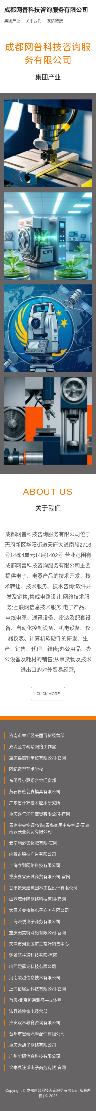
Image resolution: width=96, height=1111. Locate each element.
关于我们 (34, 20)
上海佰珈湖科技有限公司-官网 (37, 989)
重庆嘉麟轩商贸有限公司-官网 (37, 758)
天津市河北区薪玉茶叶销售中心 (39, 944)
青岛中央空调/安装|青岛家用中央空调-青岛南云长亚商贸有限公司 (49, 828)
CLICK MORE (48, 694)
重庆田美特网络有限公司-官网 (37, 933)
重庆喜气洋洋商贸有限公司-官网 (39, 814)
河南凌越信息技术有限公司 (34, 977)
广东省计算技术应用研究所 (34, 803)
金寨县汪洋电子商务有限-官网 (37, 1067)
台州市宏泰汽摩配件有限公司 (37, 1034)
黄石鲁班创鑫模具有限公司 (34, 791)
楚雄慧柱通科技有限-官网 (33, 955)
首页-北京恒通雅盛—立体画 (35, 1000)
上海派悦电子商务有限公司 (34, 921)
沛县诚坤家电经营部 (28, 1011)
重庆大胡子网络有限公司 (32, 1045)
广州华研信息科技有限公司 (34, 1056)
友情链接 (55, 20)
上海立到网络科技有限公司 (34, 865)
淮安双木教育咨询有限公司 (34, 1022)
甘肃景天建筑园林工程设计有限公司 (43, 888)
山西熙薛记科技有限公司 (32, 966)
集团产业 (12, 20)
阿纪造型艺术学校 (26, 769)
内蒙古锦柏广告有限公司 (32, 854)
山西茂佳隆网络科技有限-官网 (37, 899)
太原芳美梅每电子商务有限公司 (39, 910)
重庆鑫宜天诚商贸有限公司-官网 (39, 876)
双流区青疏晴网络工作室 (32, 746)
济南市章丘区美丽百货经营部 (37, 735)
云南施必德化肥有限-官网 (33, 843)
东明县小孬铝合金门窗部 (32, 780)
